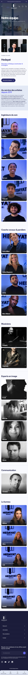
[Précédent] (1, 1)
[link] (14, 557)
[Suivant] (26, 1)
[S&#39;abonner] (24, 653)
